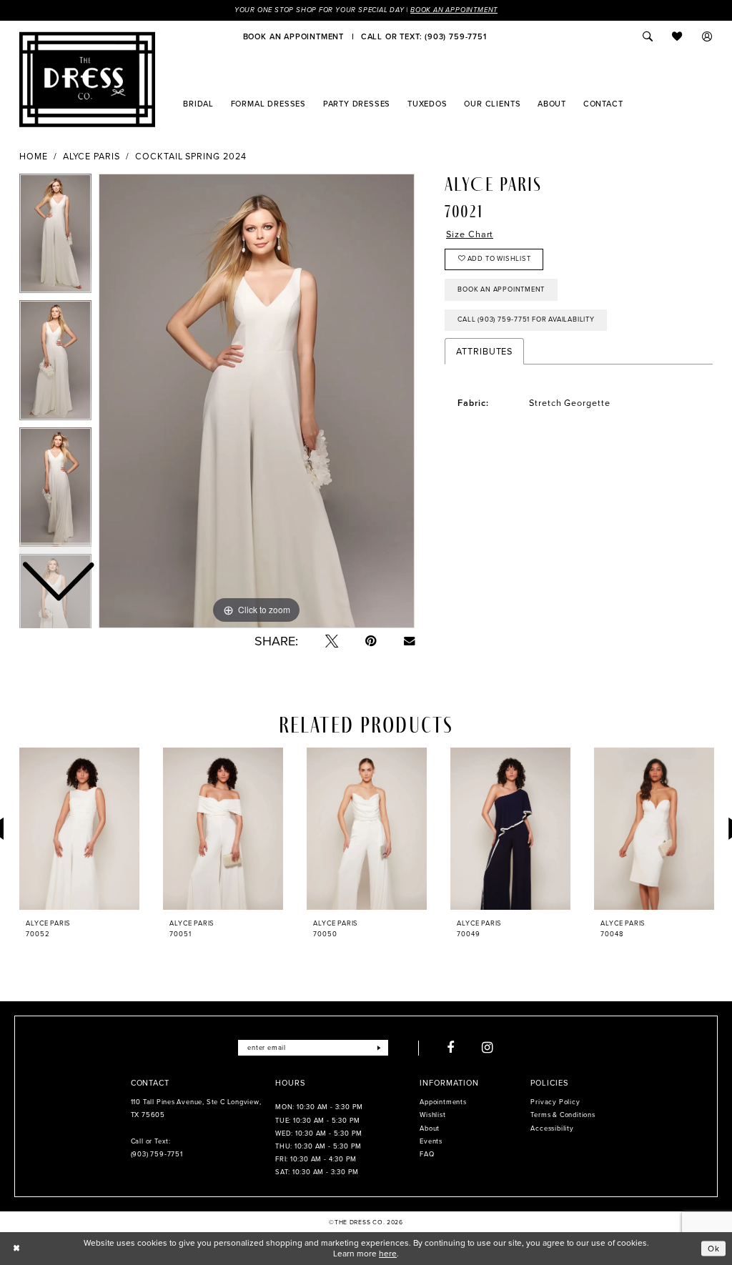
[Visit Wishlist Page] (678, 36)
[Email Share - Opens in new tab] (409, 640)
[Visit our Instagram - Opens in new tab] (488, 1047)
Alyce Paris (91, 156)
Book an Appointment (454, 10)
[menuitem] (293, 36)
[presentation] (79, 829)
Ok (714, 1247)
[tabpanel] (256, 400)
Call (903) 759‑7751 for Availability (526, 319)
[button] (708, 36)
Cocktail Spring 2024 (191, 156)
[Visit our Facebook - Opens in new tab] (451, 1047)
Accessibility (551, 1128)
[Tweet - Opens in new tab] (331, 641)
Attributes (484, 351)
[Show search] (648, 36)
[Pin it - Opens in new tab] (371, 641)
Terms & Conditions (562, 1115)
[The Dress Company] (87, 79)
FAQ (427, 1154)
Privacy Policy (555, 1102)
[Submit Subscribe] (379, 1048)
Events (431, 1141)
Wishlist (432, 1115)
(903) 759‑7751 (157, 1154)
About (430, 1128)
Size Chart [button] (469, 234)
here (388, 1253)
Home (33, 156)
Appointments (443, 1102)
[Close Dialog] (16, 1249)
